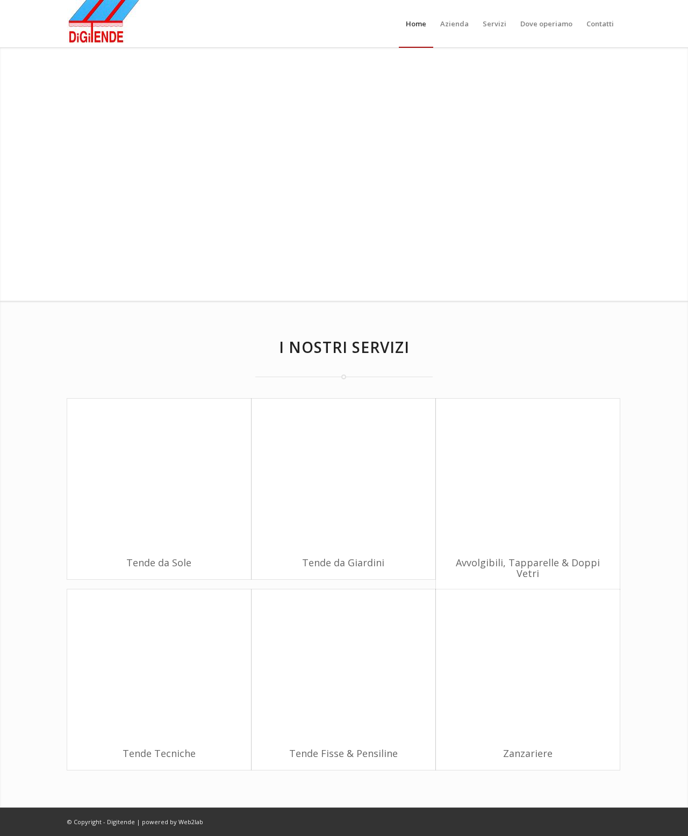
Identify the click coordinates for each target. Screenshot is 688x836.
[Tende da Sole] (159, 473)
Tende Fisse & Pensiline (343, 753)
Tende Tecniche (159, 753)
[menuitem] (416, 23)
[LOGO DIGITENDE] (104, 23)
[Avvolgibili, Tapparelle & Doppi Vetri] (528, 473)
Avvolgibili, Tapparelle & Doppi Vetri (528, 568)
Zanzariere (528, 753)
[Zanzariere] (528, 663)
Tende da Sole (158, 562)
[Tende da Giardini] (343, 473)
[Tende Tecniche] (159, 663)
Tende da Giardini (343, 562)
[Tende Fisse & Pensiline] (343, 663)
